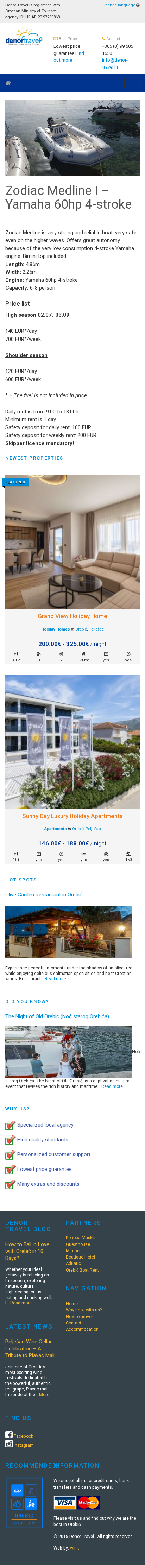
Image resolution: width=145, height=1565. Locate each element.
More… (45, 1394)
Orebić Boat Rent (82, 1270)
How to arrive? (79, 1316)
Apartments (55, 828)
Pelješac (96, 629)
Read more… (57, 978)
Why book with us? (84, 1309)
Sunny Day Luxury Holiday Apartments (72, 815)
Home (72, 1303)
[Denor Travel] (24, 35)
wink (74, 1548)
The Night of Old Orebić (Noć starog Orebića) (57, 1016)
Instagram (24, 1445)
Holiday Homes (55, 629)
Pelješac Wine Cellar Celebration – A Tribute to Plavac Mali (30, 1348)
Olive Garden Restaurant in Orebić (43, 895)
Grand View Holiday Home (72, 616)
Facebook (23, 1436)
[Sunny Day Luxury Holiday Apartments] (72, 742)
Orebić (81, 629)
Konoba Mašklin (81, 1237)
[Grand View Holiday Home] (72, 542)
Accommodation (82, 1329)
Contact (73, 1322)
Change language (118, 5)
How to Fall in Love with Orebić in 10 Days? (27, 1251)
